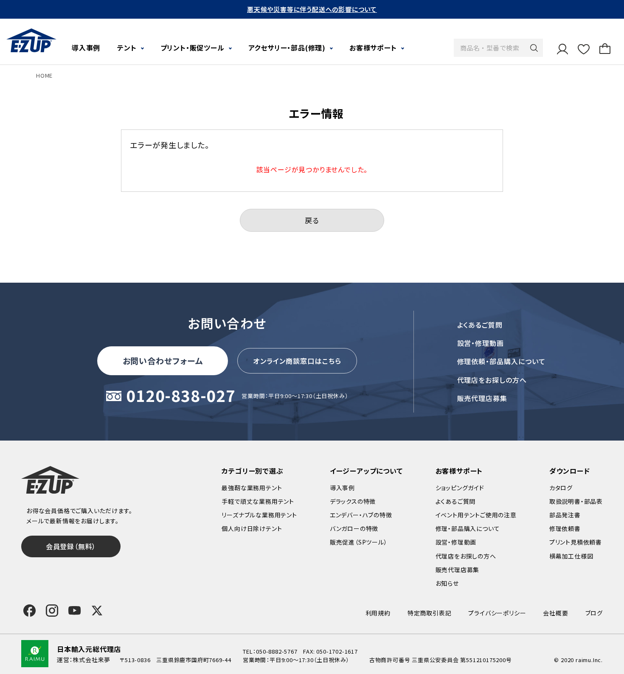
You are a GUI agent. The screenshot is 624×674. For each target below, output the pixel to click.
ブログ (594, 613)
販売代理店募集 (482, 398)
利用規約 (378, 613)
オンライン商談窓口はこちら (297, 361)
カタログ (561, 487)
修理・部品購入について (468, 528)
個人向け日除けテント (252, 528)
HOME (44, 75)
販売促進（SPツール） (359, 542)
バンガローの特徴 (354, 528)
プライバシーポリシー (497, 613)
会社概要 (555, 613)
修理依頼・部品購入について (501, 361)
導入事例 (86, 47)
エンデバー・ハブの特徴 (361, 515)
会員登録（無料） (71, 546)
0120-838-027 (181, 396)
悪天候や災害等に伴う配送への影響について (312, 9)
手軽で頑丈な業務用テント (258, 501)
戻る (312, 220)
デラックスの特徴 (353, 501)
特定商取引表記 (430, 613)
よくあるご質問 (480, 325)
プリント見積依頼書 (575, 542)
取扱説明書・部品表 (576, 501)
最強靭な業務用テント (252, 487)
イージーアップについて (366, 471)
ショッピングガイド (460, 487)
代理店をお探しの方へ (492, 380)
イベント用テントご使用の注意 (476, 515)
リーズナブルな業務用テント (259, 515)
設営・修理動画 (480, 343)
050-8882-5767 (276, 651)
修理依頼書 (565, 528)
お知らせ (447, 583)
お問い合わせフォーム (163, 360)
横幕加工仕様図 (571, 556)
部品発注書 (565, 515)
